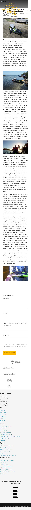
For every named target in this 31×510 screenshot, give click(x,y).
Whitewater (3, 412)
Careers (2, 440)
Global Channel (5, 451)
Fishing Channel (5, 448)
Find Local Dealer (5, 426)
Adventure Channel (6, 449)
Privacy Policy (4, 468)
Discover (2, 418)
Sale (1, 422)
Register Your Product (7, 460)
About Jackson (5, 438)
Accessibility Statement (7, 471)
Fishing (2, 410)
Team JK (2, 453)
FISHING (11, 4)
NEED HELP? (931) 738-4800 (5, 10)
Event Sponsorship (6, 434)
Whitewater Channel (6, 446)
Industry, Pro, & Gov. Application (10, 436)
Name (5, 313)
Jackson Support (5, 432)
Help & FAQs (4, 464)
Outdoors (3, 416)
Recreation (3, 414)
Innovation (3, 430)
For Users (3, 428)
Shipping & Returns (6, 470)
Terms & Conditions (6, 466)
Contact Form (4, 405)
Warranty (3, 462)
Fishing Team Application (8, 455)
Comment (6, 298)
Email (5, 323)
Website (6, 335)
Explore (2, 420)
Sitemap (2, 473)
